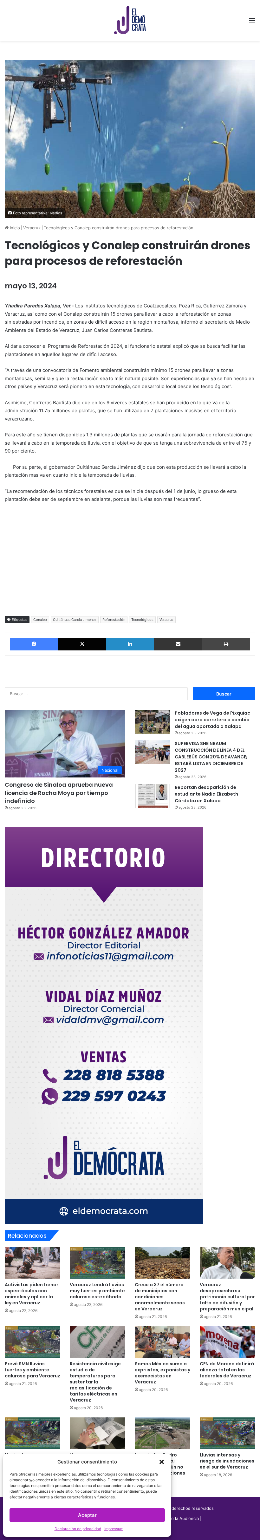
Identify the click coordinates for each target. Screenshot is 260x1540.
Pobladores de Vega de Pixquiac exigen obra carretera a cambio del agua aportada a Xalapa (212, 720)
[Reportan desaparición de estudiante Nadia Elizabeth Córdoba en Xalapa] (152, 796)
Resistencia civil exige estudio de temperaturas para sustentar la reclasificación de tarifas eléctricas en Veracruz (95, 1382)
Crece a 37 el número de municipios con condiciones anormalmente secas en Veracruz (160, 1296)
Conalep (40, 619)
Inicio (14, 227)
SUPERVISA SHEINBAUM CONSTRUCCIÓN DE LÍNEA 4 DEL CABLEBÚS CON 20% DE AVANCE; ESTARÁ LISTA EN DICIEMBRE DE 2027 (211, 756)
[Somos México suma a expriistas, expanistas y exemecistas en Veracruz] (162, 1342)
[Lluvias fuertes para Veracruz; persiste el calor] (32, 1433)
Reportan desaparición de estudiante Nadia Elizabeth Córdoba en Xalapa (206, 794)
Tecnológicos (142, 619)
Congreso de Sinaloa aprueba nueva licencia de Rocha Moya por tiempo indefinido (59, 792)
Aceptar (87, 1515)
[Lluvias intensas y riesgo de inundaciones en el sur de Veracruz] (227, 1433)
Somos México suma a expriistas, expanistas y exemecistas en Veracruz (162, 1373)
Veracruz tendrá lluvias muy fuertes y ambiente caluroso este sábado (97, 1290)
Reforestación (113, 619)
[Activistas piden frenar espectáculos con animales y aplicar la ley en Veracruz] (32, 1263)
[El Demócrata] (130, 20)
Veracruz (32, 227)
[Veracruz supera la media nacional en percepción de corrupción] (97, 1433)
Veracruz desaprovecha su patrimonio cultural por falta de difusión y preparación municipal (227, 1296)
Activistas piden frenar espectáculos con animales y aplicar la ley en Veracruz (31, 1293)
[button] (162, 1462)
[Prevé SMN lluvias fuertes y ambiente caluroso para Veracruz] (32, 1342)
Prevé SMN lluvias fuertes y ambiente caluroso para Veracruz (32, 1370)
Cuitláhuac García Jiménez (74, 619)
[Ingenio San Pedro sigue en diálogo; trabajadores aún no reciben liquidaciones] (162, 1433)
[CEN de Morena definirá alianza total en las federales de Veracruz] (227, 1342)
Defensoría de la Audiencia (172, 1518)
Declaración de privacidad (78, 1528)
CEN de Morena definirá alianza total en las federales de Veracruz (227, 1370)
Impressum (113, 1528)
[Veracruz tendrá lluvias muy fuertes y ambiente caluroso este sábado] (97, 1263)
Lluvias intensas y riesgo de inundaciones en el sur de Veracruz (227, 1461)
